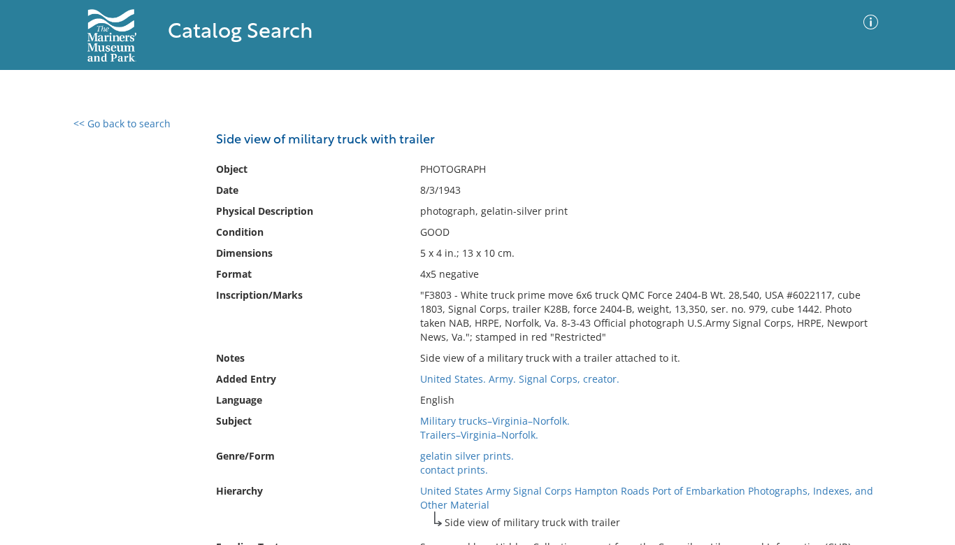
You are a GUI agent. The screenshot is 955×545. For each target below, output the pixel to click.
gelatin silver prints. (467, 455)
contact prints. (454, 469)
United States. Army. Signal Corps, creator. (519, 378)
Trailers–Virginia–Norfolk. (479, 434)
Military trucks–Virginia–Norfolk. (495, 420)
